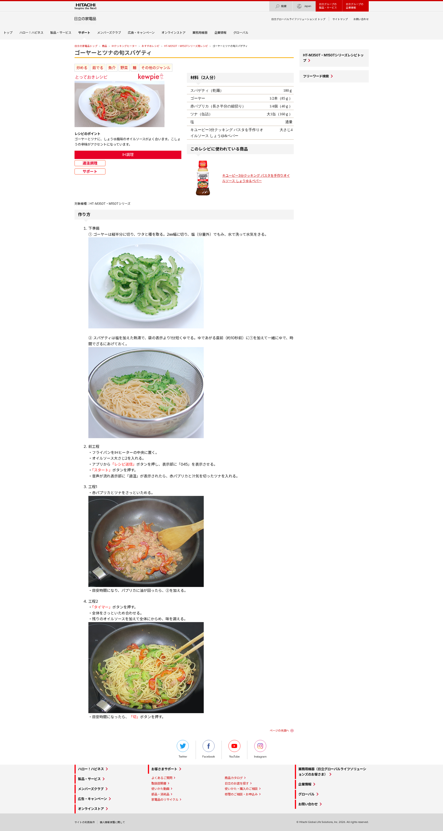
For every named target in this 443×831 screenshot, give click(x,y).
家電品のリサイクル (164, 799)
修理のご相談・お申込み (241, 794)
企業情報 (220, 32)
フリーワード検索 (316, 76)
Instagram (260, 756)
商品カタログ (234, 778)
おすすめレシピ (150, 46)
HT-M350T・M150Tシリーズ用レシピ (186, 46)
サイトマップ (340, 19)
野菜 (124, 67)
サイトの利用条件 (85, 822)
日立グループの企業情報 (354, 6)
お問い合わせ (361, 19)
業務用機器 (199, 32)
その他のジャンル (156, 67)
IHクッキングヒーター (124, 46)
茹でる (97, 67)
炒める (81, 67)
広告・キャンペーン (141, 32)
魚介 (112, 67)
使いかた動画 (160, 789)
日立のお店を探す (237, 783)
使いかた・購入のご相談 (241, 789)
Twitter (183, 756)
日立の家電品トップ (86, 46)
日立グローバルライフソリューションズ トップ (298, 19)
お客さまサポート (164, 769)
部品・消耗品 (160, 794)
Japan (307, 6)
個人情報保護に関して (112, 822)
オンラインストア (174, 32)
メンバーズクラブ (109, 32)
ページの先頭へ (279, 730)
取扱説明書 (158, 783)
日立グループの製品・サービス (328, 6)
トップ (7, 32)
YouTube (234, 756)
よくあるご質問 (161, 778)
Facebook (208, 756)
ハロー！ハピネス (31, 32)
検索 (284, 6)
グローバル (240, 32)
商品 (104, 46)
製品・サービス (60, 32)
